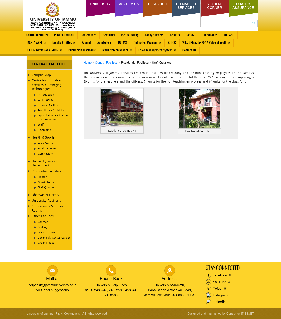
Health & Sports (43, 137)
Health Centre (47, 148)
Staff (41, 124)
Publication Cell (64, 35)
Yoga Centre (45, 143)
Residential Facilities (46, 171)
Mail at (52, 278)
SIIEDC (172, 42)
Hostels (43, 177)
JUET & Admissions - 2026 (42, 50)
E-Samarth (44, 130)
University (100, 3)
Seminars (109, 35)
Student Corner (215, 5)
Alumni (86, 42)
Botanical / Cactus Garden (54, 237)
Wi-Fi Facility (45, 100)
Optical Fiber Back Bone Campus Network (53, 117)
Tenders (175, 35)
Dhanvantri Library (45, 195)
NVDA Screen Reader (115, 50)
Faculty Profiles (62, 42)
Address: (169, 278)
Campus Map (41, 75)
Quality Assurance (243, 5)
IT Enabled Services (186, 5)
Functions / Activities (51, 110)
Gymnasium (45, 153)
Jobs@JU (192, 35)
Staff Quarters (47, 187)
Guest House (46, 182)
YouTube (219, 281)
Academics (129, 3)
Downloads (210, 35)
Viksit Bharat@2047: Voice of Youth (204, 42)
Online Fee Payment (146, 42)
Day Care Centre (48, 232)
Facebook (220, 275)
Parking (43, 227)
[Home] (53, 12)
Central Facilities (37, 35)
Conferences (88, 35)
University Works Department (44, 163)
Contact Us (189, 50)
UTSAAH (229, 35)
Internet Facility (48, 105)
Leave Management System (155, 50)
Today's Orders (154, 35)
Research (157, 3)
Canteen (43, 222)
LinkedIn (219, 301)
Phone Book (111, 278)
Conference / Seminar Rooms (47, 208)
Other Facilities (43, 216)
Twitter (217, 288)
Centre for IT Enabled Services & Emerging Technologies (47, 84)
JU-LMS (122, 42)
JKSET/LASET (34, 42)
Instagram (220, 295)
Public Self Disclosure (82, 50)
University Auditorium (48, 200)
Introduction (46, 95)
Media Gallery (129, 35)
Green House (46, 242)
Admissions (104, 42)
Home (88, 62)
